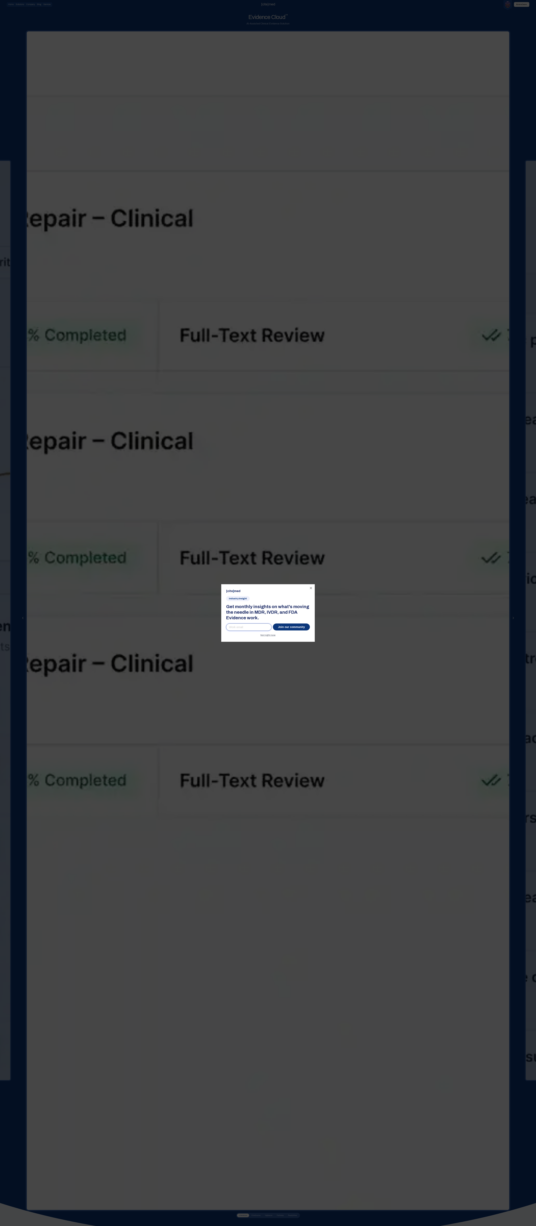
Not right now (268, 635)
